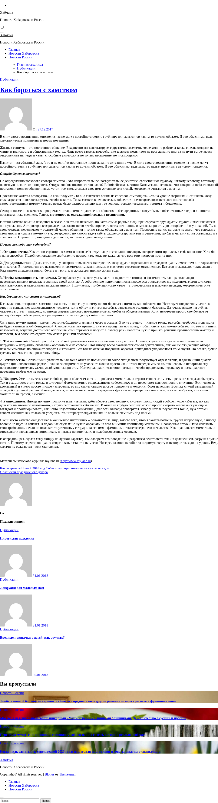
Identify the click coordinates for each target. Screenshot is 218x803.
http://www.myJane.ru (76, 461)
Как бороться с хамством (38, 90)
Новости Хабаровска (24, 53)
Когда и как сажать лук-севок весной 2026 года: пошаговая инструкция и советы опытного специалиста (80, 751)
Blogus (49, 774)
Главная (14, 49)
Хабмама (6, 12)
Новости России (20, 57)
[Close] (1, 797)
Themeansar (67, 774)
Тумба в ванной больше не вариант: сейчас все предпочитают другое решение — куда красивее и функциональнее (88, 701)
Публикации (9, 79)
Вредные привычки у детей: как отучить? (32, 637)
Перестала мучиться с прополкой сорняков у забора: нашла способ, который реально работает (73, 734)
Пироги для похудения (17, 538)
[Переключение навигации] (1, 32)
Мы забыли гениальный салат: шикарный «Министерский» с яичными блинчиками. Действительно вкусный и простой (93, 718)
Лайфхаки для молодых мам (22, 588)
